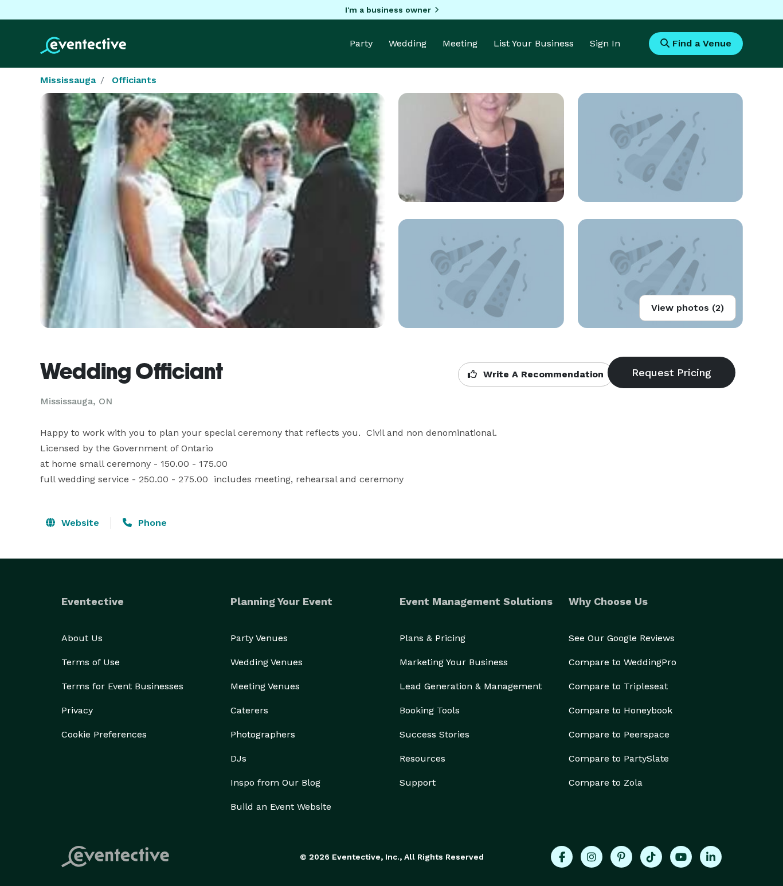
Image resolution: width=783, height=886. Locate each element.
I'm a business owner (388, 9)
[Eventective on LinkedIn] (711, 857)
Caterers (249, 710)
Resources (422, 758)
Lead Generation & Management (471, 686)
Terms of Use (90, 662)
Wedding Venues (266, 662)
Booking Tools (430, 710)
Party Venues (259, 638)
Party (361, 43)
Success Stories (434, 734)
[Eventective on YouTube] (681, 857)
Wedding (407, 43)
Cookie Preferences (104, 734)
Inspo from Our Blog (275, 782)
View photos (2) (687, 307)
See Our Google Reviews (622, 638)
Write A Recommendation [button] (542, 374)
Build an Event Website (280, 806)
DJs (238, 758)
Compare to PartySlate (619, 758)
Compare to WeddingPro (622, 662)
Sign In (605, 43)
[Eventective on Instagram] (591, 857)
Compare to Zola (606, 782)
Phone (151, 522)
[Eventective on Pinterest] (621, 857)
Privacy (77, 710)
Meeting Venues (265, 686)
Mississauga (68, 80)
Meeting (460, 43)
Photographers (262, 734)
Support (418, 782)
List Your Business (534, 43)
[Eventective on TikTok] (651, 857)
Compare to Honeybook (620, 710)
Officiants (134, 80)
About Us (82, 638)
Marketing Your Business (454, 662)
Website (78, 522)
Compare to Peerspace (619, 734)
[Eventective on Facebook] (562, 857)
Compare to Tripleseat (618, 686)
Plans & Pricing (432, 638)
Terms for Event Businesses (122, 686)
